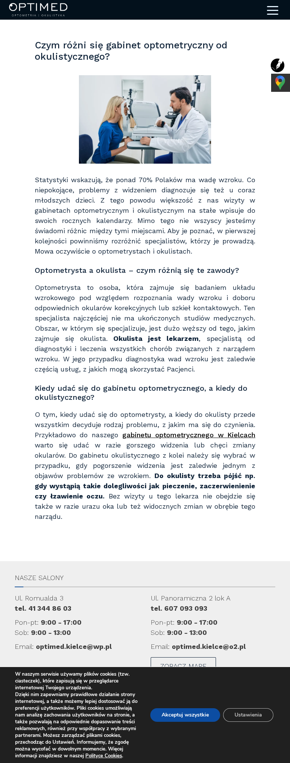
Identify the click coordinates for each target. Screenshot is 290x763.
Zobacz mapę (183, 666)
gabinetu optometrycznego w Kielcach (189, 435)
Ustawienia (248, 714)
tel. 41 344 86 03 (43, 608)
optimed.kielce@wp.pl (74, 646)
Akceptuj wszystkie (185, 714)
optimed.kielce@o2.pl (209, 646)
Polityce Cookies (103, 755)
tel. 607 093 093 (179, 608)
